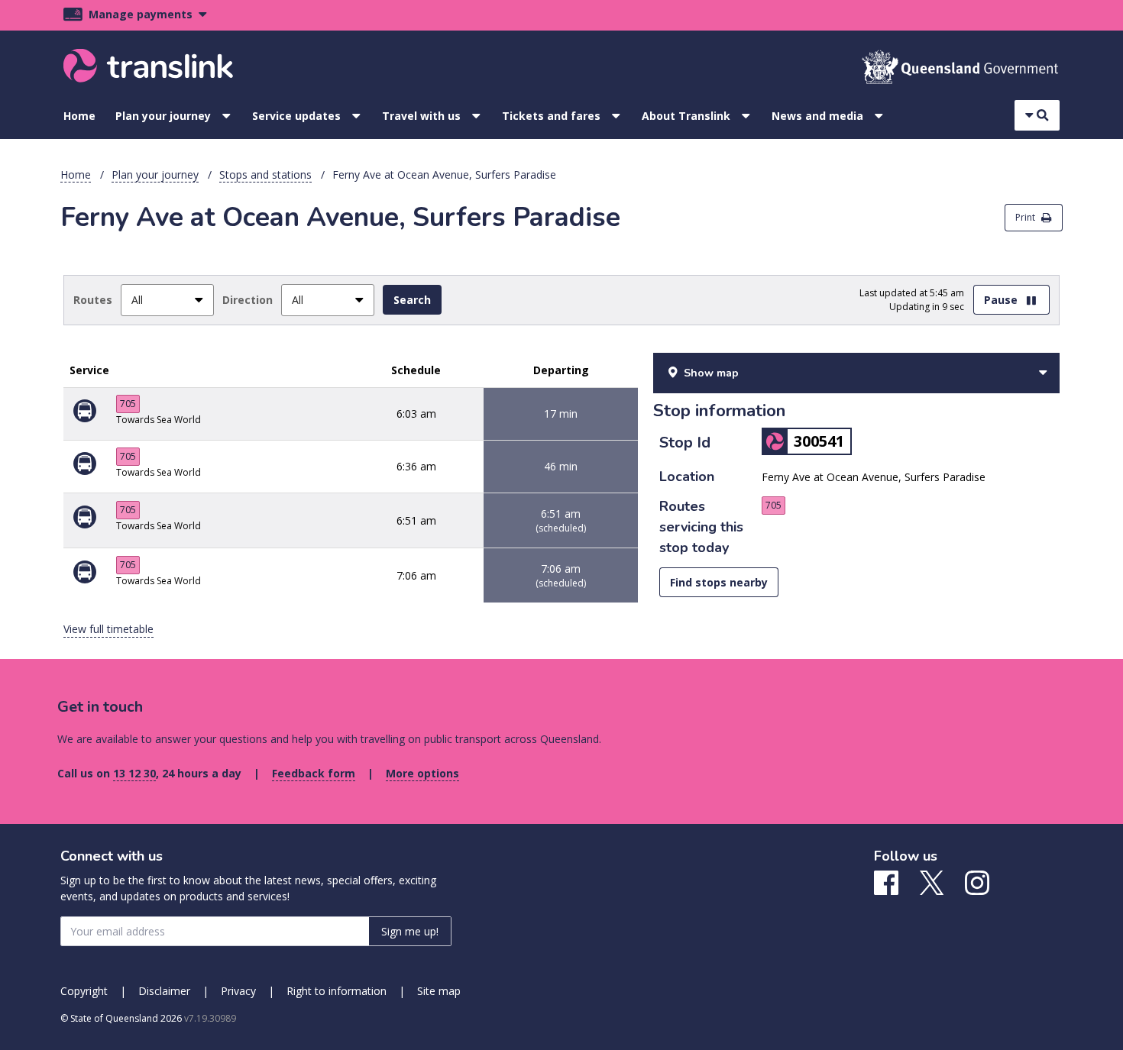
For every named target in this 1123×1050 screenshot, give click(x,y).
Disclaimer (164, 991)
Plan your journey (163, 115)
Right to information (336, 991)
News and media (817, 115)
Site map (439, 991)
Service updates (296, 115)
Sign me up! (410, 931)
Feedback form (313, 773)
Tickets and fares (551, 115)
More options (422, 773)
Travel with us (421, 115)
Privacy (238, 991)
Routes (92, 299)
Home (79, 115)
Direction (247, 299)
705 (128, 403)
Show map (711, 373)
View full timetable (108, 629)
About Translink (686, 115)
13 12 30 (134, 773)
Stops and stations (265, 174)
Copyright (84, 991)
